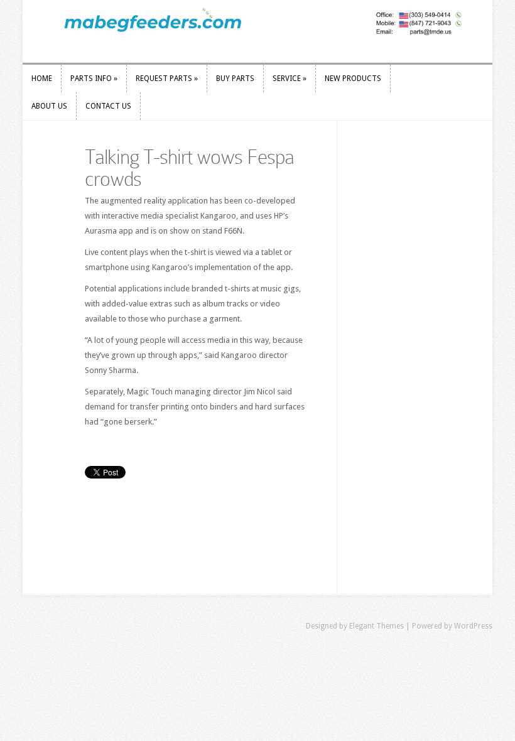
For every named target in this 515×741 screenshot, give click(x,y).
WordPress (473, 626)
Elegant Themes (376, 626)
